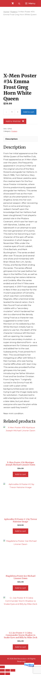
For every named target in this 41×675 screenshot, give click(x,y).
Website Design (15, 666)
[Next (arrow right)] (7, 673)
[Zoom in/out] (2, 667)
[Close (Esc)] (12, 670)
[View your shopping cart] (12, 3)
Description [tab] (11, 139)
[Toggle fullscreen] (2, 670)
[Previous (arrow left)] (2, 673)
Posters (13, 12)
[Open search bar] (19, 3)
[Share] (7, 670)
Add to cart (28, 112)
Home (6, 12)
